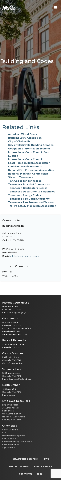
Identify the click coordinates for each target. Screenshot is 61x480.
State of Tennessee (20, 177)
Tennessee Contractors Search (28, 188)
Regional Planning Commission (28, 173)
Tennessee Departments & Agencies (31, 191)
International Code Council (25, 159)
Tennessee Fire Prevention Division (31, 202)
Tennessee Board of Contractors (29, 184)
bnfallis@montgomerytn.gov (24, 256)
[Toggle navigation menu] (55, 7)
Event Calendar (43, 466)
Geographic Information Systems (29, 148)
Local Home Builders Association (29, 163)
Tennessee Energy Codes (24, 195)
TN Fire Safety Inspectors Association (32, 206)
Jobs (39, 474)
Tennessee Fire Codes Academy (29, 198)
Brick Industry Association (25, 137)
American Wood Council (23, 134)
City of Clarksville (19, 141)
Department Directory (25, 459)
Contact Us (25, 474)
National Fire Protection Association (31, 170)
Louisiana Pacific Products (25, 166)
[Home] (9, 7)
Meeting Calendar (19, 466)
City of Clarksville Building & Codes (30, 145)
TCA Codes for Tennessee (25, 180)
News (46, 459)
